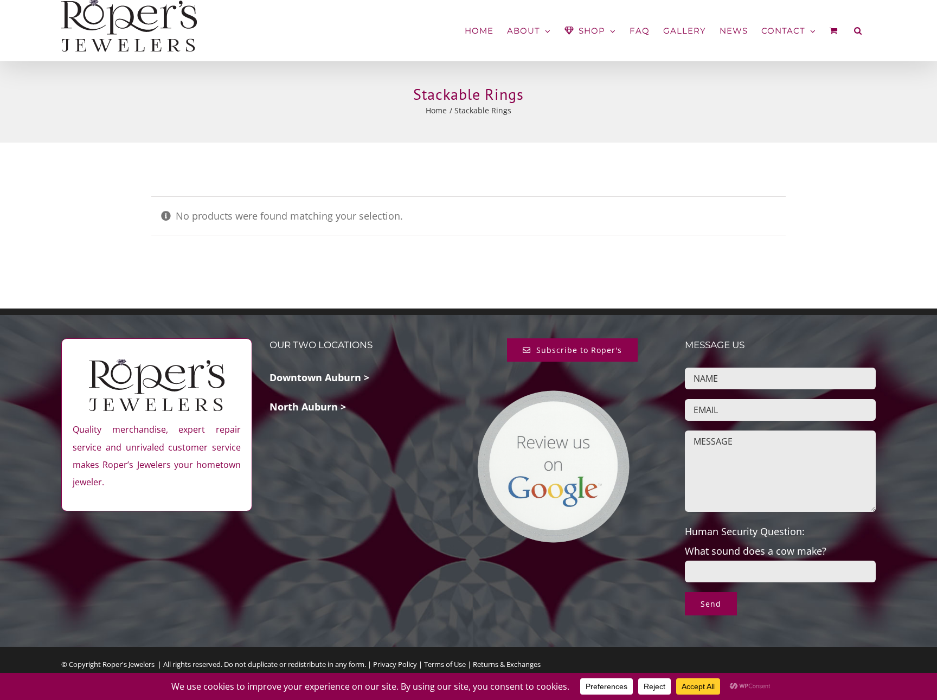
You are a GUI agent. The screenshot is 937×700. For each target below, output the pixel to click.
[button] (858, 30)
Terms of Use (445, 664)
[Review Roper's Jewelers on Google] (553, 398)
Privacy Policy (395, 664)
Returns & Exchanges (507, 664)
